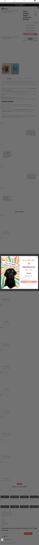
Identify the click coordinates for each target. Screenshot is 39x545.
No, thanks (29, 287)
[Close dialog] (37, 257)
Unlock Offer (28, 282)
